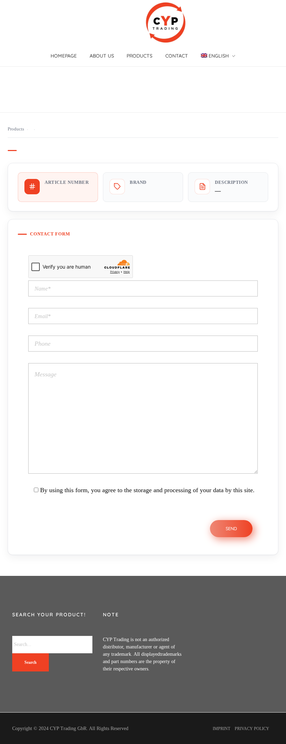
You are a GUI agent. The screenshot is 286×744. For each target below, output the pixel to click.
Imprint (221, 728)
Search (30, 662)
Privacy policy (252, 728)
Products (16, 129)
